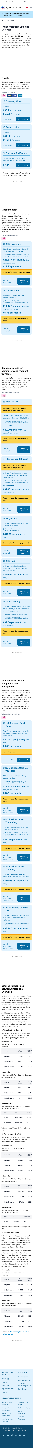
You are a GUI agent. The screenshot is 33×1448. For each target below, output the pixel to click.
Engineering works (7, 1389)
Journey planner (23, 1377)
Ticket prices (10, 20)
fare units (16, 1128)
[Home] (2, 20)
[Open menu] (30, 7)
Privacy (18, 1430)
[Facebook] (8, 1435)
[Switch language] (26, 7)
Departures (5, 1382)
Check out (22, 281)
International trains (24, 1380)
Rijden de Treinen (17, 1428)
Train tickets (22, 1389)
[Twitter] (4, 1435)
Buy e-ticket (22, 119)
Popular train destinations (11, 1398)
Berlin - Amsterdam (24, 1408)
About (5, 1430)
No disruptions (5, 1)
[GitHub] (24, 1435)
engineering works (15, 1)
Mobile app (5, 1379)
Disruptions (5, 1385)
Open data (11, 1430)
